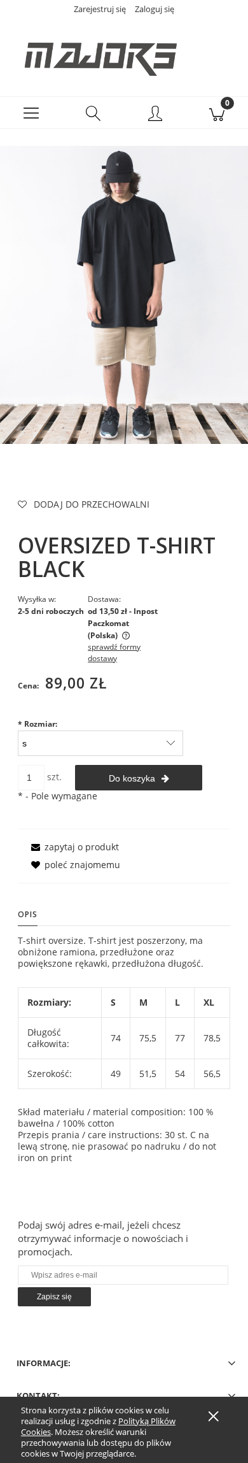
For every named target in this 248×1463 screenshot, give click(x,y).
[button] (31, 113)
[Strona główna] (124, 52)
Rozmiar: (37, 723)
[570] (124, 294)
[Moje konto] (155, 114)
